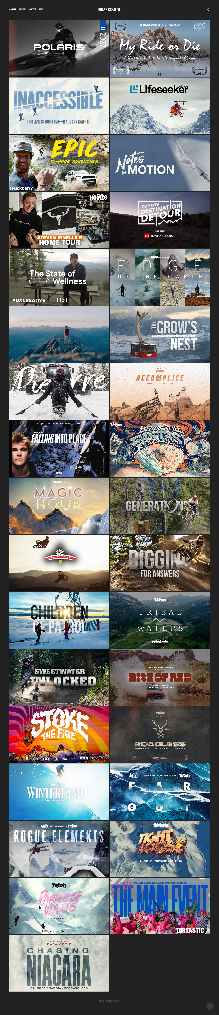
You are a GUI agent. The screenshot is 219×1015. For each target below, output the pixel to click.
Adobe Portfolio (114, 1001)
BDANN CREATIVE (109, 9)
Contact (32, 9)
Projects (12, 9)
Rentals (42, 9)
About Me (22, 9)
